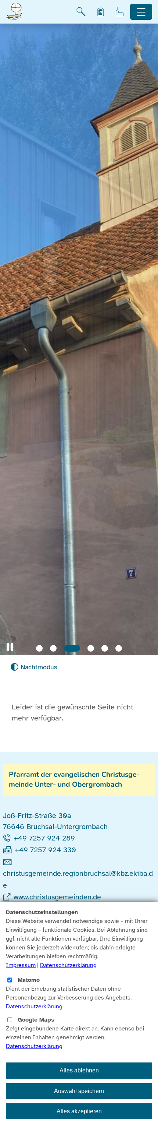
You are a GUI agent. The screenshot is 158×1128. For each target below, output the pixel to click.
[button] (10, 647)
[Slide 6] (118, 648)
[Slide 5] (104, 648)
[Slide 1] (39, 648)
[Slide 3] (72, 648)
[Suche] (81, 11)
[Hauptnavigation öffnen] (141, 12)
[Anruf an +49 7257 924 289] (8, 838)
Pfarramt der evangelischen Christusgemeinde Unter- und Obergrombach (74, 779)
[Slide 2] (53, 648)
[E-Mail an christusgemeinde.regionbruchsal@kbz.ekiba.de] (9, 861)
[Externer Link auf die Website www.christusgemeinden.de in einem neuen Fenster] (8, 897)
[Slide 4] (90, 648)
